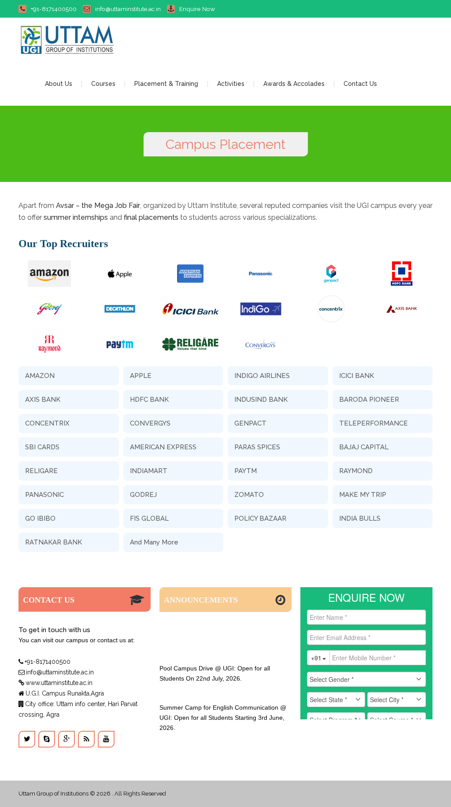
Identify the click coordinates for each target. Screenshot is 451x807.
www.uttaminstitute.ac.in (59, 682)
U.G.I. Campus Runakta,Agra (65, 693)
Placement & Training (166, 83)
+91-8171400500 (54, 8)
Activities (230, 83)
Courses (103, 83)
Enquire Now (197, 8)
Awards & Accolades (294, 83)
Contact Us (360, 83)
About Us (58, 83)
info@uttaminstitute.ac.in (128, 8)
